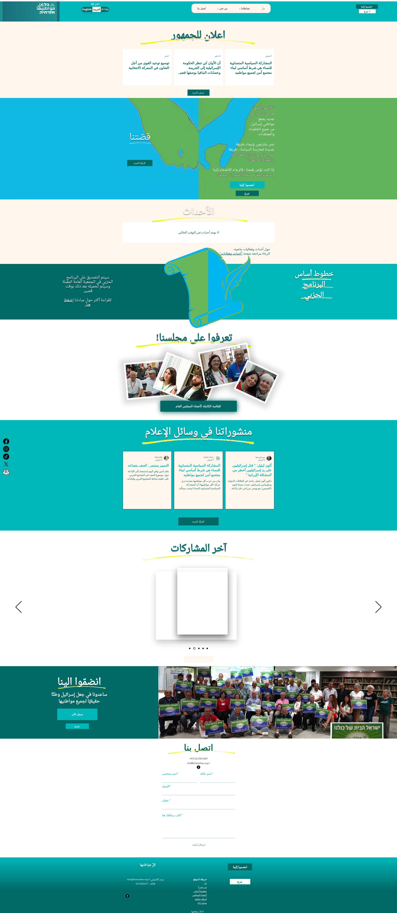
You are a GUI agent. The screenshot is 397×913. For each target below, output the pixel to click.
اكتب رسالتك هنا (171, 815)
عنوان (165, 800)
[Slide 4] (199, 648)
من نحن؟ (202, 887)
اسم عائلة (206, 773)
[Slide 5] (203, 648)
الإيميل (166, 786)
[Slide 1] (189, 648)
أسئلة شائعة (201, 899)
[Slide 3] (194, 648)
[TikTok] (6, 457)
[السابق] (19, 607)
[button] (222, 8)
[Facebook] (6, 441)
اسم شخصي (169, 773)
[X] (6, 464)
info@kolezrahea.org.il (198, 763)
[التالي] (378, 607)
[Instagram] (6, 449)
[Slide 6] (207, 648)
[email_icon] (6, 472)
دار (205, 883)
